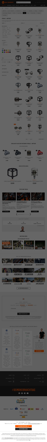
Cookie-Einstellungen (34, 423)
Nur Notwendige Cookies (23, 429)
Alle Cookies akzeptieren (22, 426)
